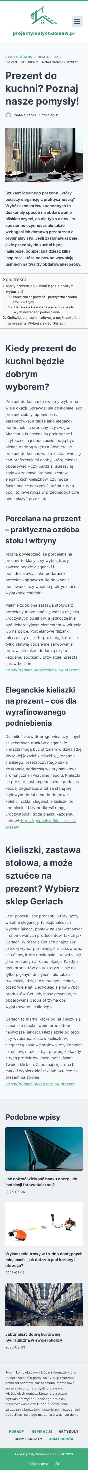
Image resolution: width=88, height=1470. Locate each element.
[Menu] (77, 21)
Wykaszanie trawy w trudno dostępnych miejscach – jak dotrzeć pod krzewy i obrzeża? (44, 1259)
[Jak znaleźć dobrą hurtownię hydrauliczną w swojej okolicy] (44, 1304)
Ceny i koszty (28, 1439)
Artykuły (69, 1431)
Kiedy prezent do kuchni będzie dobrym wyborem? (40, 289)
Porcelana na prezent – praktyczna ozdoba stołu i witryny (45, 299)
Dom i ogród (61, 1439)
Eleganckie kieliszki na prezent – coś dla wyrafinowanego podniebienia (44, 309)
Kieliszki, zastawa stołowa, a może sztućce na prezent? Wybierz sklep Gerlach (43, 320)
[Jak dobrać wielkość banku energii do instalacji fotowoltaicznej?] (44, 1149)
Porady (16, 1431)
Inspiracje (42, 1431)
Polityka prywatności (44, 1464)
